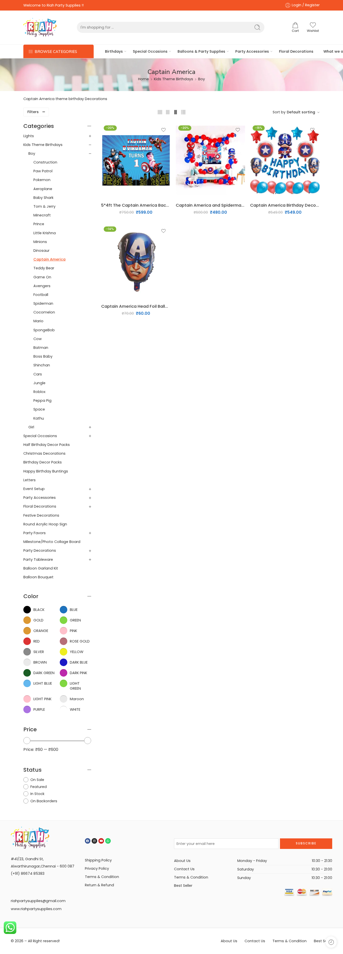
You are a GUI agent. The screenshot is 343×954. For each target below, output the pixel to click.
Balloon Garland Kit (40, 568)
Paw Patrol (42, 171)
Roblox (39, 391)
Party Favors (34, 532)
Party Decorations (39, 550)
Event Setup (34, 488)
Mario (38, 321)
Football (40, 294)
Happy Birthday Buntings (45, 471)
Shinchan (41, 365)
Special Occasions (150, 51)
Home (143, 79)
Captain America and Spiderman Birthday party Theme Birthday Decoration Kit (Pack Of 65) (210, 205)
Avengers (41, 285)
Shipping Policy (98, 860)
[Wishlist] (163, 129)
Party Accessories (252, 51)
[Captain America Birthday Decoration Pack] (285, 160)
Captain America (49, 259)
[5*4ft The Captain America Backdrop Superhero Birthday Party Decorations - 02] (136, 160)
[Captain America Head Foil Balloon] (136, 261)
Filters (33, 111)
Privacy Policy (97, 868)
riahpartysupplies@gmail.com (38, 900)
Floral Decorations (296, 51)
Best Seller (183, 885)
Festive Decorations (41, 515)
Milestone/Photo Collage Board (51, 541)
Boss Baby (42, 356)
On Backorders (43, 801)
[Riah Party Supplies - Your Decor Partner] (40, 27)
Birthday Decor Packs (42, 462)
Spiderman (43, 303)
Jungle (39, 382)
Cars (37, 374)
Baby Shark (43, 197)
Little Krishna (44, 232)
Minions (40, 241)
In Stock (37, 793)
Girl (31, 427)
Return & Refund (99, 885)
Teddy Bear (43, 268)
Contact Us (184, 868)
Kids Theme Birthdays (173, 79)
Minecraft (42, 215)
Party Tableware (38, 559)
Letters (29, 480)
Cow (37, 338)
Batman (40, 347)
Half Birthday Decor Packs (46, 444)
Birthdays (114, 51)
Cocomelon (44, 312)
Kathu (38, 418)
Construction (45, 162)
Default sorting (301, 112)
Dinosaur (41, 250)
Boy (201, 79)
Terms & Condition (102, 876)
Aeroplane (42, 188)
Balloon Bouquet (38, 577)
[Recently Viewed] (331, 942)
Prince (38, 223)
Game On (42, 277)
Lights (28, 135)
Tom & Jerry (44, 206)
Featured (38, 786)
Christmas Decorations (44, 453)
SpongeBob (44, 330)
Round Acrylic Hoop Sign (45, 524)
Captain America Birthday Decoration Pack (285, 205)
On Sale (37, 779)
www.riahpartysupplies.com (36, 908)
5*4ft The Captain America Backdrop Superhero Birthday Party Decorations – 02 (136, 205)
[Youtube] (101, 841)
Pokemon (41, 179)
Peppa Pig (42, 400)
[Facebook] (87, 841)
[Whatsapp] (108, 841)
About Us (182, 860)
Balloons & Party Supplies (201, 51)
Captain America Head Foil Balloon (136, 306)
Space (39, 409)
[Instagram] (94, 841)
